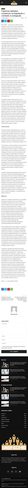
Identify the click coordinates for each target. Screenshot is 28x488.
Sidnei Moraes (5, 17)
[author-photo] (14, 312)
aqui (6, 281)
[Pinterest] (8, 21)
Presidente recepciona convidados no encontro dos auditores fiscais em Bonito (7, 298)
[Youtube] (19, 471)
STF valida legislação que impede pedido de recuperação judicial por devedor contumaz (18, 364)
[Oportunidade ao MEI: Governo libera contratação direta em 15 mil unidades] (5, 378)
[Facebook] (2, 21)
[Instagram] (12, 471)
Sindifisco (6, 6)
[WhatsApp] (11, 21)
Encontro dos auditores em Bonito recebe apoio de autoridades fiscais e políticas (21, 299)
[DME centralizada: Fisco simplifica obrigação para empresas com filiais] (5, 371)
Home (2, 6)
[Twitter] (5, 21)
